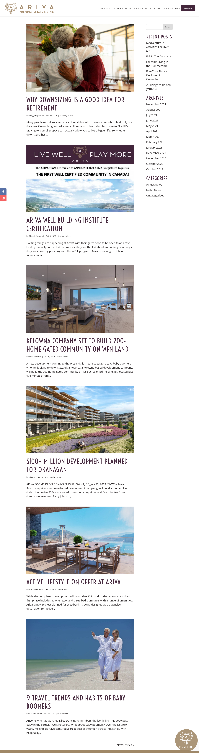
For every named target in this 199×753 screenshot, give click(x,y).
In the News (62, 356)
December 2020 (156, 153)
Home (101, 8)
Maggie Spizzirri (36, 115)
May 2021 (152, 126)
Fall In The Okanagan (159, 56)
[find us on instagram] (3, 198)
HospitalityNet (35, 713)
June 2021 (152, 120)
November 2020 (156, 158)
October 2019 (154, 169)
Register (188, 8)
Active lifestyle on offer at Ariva (73, 582)
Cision (32, 477)
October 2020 (154, 164)
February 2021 (155, 142)
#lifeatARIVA (154, 184)
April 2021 (152, 131)
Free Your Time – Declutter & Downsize (156, 75)
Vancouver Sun (36, 589)
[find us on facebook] (3, 191)
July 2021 (151, 115)
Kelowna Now (35, 356)
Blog (177, 8)
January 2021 (154, 147)
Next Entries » (125, 745)
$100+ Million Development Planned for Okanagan (77, 465)
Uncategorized (66, 115)
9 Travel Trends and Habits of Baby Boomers (75, 702)
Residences (141, 8)
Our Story (168, 8)
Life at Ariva (121, 8)
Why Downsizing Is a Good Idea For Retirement (75, 103)
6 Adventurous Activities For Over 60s (157, 47)
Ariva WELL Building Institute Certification (67, 224)
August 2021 (154, 109)
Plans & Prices (154, 8)
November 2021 (156, 104)
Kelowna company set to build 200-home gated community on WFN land (77, 345)
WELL (131, 8)
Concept (110, 8)
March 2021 (153, 137)
